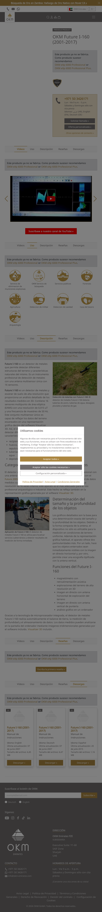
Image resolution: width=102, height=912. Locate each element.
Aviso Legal (50, 481)
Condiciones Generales (69, 481)
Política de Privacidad (32, 481)
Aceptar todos (50, 459)
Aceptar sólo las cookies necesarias (50, 467)
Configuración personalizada (50, 473)
